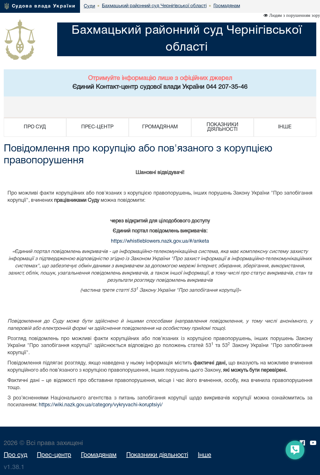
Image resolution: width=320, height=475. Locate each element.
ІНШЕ (285, 127)
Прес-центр (54, 455)
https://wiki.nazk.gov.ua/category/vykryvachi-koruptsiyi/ (100, 405)
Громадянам (99, 455)
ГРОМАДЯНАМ (160, 127)
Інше (204, 455)
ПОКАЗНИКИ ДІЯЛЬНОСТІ (222, 127)
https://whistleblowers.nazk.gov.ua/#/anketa (160, 241)
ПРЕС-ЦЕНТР (97, 127)
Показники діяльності (157, 455)
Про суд (15, 455)
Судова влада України (44, 6)
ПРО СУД (35, 127)
